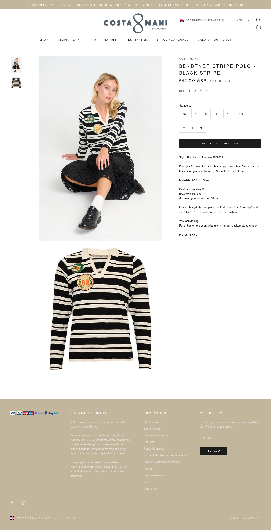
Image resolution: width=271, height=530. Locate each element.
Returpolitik (151, 442)
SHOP (43, 39)
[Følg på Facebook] (12, 503)
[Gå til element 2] (16, 83)
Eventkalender (152, 428)
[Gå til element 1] (16, 64)
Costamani (188, 58)
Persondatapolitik (154, 448)
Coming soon (68, 40)
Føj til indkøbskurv (219, 143)
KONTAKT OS (138, 40)
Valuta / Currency (215, 39)
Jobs (147, 482)
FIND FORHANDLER (104, 40)
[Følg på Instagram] (23, 503)
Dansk (240, 20)
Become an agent (154, 475)
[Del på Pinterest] (201, 91)
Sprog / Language (173, 39)
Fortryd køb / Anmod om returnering (165, 455)
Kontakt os (150, 488)
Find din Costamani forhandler (162, 462)
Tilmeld (213, 451)
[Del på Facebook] (189, 91)
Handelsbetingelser (155, 435)
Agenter (148, 468)
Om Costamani (153, 422)
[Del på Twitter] (195, 91)
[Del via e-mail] (207, 91)
